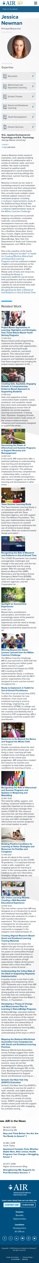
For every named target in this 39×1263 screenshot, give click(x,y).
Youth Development (17, 117)
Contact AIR (12, 1205)
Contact (5, 145)
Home (5, 9)
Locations (19, 1224)
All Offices (19, 1231)
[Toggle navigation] (35, 3)
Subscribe (28, 1205)
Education (12, 76)
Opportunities (19, 1219)
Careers (19, 1212)
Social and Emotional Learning (18, 106)
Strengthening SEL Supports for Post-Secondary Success (19, 1171)
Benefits (19, 1215)
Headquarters (19, 1228)
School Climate (15, 96)
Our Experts (13, 9)
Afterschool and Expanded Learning (17, 86)
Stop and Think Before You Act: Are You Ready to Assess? (20, 1134)
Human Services (15, 127)
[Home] (12, 3)
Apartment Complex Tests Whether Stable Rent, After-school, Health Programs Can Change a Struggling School (20, 1153)
